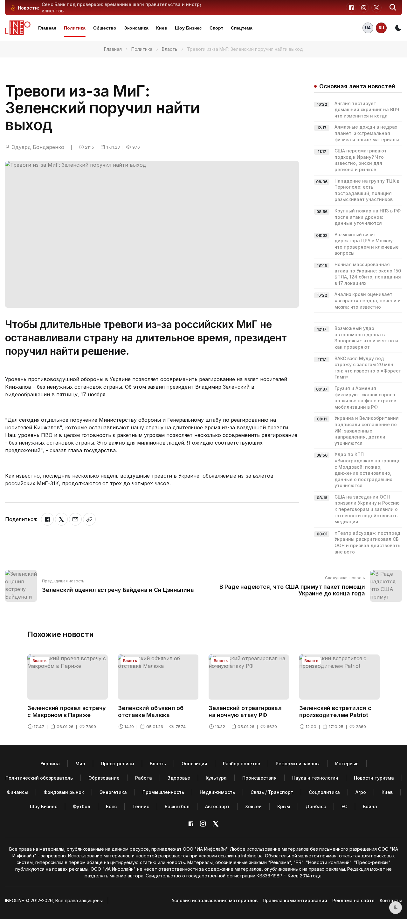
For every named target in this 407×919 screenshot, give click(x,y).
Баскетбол (177, 806)
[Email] (75, 519)
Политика (75, 27)
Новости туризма (374, 778)
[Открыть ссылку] (89, 519)
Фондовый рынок (64, 792)
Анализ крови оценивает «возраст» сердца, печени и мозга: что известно (368, 300)
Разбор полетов (241, 763)
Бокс (111, 806)
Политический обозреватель (39, 778)
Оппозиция (194, 763)
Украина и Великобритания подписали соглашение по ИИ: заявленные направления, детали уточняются (367, 430)
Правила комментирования (295, 900)
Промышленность (163, 792)
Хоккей (253, 806)
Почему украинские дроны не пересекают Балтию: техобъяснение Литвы (128, 4)
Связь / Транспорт (272, 792)
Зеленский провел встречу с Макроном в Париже (66, 711)
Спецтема (241, 27)
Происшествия (259, 778)
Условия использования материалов (215, 900)
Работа (143, 778)
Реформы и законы (298, 763)
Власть (169, 49)
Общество (104, 27)
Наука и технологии (315, 778)
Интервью (347, 763)
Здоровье (179, 778)
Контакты (391, 900)
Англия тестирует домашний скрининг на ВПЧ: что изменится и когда (368, 109)
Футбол (81, 806)
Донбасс (316, 806)
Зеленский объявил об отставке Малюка (150, 711)
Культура (216, 778)
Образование (104, 778)
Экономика (136, 27)
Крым (283, 806)
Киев (161, 27)
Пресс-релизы (117, 763)
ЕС (344, 806)
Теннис (140, 806)
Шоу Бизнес (188, 27)
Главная (47, 27)
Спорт (216, 27)
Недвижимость (217, 792)
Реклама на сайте (353, 900)
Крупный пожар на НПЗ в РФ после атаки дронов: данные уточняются (368, 217)
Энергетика (113, 792)
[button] (393, 7)
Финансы (17, 792)
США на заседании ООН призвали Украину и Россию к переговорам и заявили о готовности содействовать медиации (367, 509)
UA (368, 27)
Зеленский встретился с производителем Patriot (335, 711)
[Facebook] (47, 519)
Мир (80, 763)
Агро (360, 792)
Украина (50, 763)
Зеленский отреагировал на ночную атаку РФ (245, 711)
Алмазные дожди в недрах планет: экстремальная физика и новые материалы (367, 133)
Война (370, 806)
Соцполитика (324, 792)
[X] (61, 519)
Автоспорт (217, 806)
